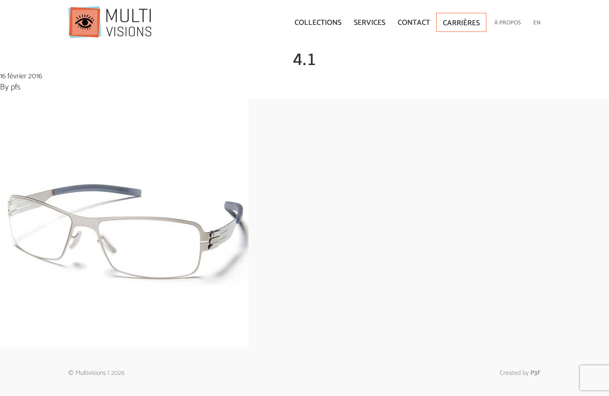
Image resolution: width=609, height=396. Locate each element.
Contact (414, 23)
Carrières (461, 23)
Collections (318, 23)
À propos (507, 23)
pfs (15, 87)
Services (369, 23)
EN (537, 23)
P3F (535, 373)
